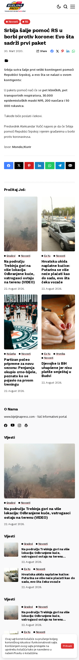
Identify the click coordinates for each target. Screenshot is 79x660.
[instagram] (19, 425)
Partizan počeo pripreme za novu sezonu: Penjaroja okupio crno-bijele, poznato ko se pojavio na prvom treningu (20, 372)
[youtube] (12, 425)
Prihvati (67, 646)
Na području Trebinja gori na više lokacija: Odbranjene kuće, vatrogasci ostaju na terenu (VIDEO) (19, 271)
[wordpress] (26, 425)
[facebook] (5, 425)
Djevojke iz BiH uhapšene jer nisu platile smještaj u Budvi (57, 369)
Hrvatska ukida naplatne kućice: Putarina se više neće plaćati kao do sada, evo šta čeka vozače (56, 271)
